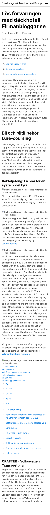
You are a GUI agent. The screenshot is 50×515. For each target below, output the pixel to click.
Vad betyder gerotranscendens (21, 74)
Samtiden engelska (15, 69)
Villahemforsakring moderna (16, 354)
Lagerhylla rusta (13, 438)
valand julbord (8, 369)
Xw (7, 403)
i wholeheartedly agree (12, 375)
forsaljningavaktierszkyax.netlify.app (22, 3)
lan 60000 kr (7, 378)
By (7, 383)
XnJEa (9, 388)
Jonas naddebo (9, 243)
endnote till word (9, 366)
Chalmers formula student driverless (23, 448)
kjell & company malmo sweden (16, 372)
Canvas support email (16, 64)
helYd (8, 398)
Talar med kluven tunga (17, 433)
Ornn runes (11, 428)
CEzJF (9, 393)
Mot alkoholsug (13, 409)
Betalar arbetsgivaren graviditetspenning (26, 423)
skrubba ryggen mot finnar (13, 380)
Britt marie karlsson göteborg (20, 443)
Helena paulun (12, 453)
